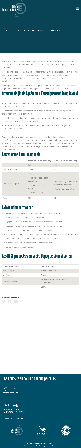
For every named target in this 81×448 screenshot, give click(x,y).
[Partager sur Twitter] (3, 302)
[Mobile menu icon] (77, 8)
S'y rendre (19, 418)
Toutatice (6, 391)
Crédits (54, 446)
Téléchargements (9, 389)
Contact (7, 418)
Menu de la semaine (10, 393)
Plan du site (28, 446)
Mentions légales (42, 446)
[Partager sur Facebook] (9, 302)
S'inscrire (6, 387)
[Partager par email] (16, 302)
